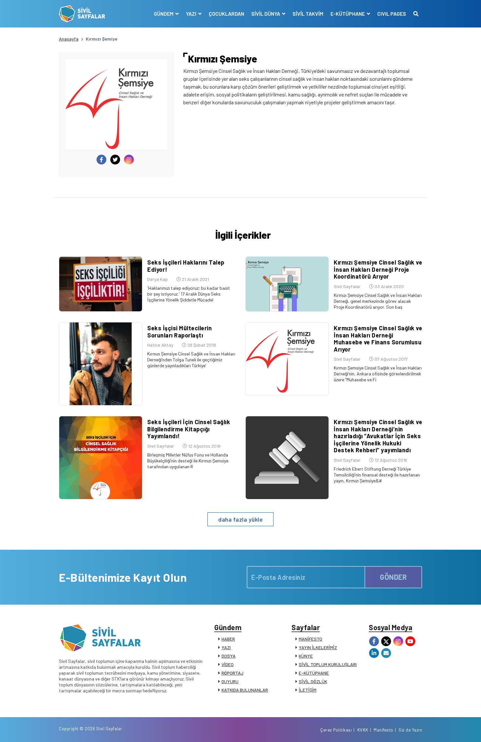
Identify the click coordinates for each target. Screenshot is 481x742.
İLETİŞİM (307, 690)
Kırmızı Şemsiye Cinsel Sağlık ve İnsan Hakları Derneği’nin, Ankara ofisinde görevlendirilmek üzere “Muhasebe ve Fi (378, 373)
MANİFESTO (310, 639)
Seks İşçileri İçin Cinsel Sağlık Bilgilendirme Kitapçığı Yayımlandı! (188, 429)
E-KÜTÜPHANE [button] (348, 13)
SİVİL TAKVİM (308, 13)
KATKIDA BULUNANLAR (245, 690)
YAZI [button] (191, 13)
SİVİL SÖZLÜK (313, 681)
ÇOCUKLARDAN (226, 13)
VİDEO (228, 664)
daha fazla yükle (240, 519)
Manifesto (383, 730)
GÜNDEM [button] (164, 13)
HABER (228, 639)
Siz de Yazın (410, 730)
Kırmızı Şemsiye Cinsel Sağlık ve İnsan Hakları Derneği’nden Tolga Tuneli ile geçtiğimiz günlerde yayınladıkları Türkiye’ (191, 359)
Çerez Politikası (336, 730)
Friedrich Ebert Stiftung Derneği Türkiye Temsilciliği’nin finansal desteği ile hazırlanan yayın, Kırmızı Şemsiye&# (377, 474)
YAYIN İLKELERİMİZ (318, 647)
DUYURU (230, 681)
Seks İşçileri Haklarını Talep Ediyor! (185, 266)
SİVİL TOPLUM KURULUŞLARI (328, 664)
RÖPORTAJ (232, 673)
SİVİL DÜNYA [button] (266, 13)
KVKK (362, 730)
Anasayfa (69, 39)
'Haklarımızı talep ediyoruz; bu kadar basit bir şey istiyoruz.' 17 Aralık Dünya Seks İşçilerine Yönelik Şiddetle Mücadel (188, 293)
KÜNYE (306, 656)
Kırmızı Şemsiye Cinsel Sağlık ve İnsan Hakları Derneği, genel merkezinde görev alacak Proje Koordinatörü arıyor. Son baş (378, 301)
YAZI (226, 647)
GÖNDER (393, 577)
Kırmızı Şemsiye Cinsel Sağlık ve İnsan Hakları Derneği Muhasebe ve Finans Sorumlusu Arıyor (378, 338)
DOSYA (229, 656)
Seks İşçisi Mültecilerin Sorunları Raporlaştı (179, 331)
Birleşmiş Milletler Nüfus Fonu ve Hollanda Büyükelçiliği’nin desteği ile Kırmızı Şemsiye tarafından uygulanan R (187, 460)
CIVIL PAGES (391, 13)
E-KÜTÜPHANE (314, 673)
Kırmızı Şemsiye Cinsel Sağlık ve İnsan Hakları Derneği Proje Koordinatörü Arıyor (378, 269)
